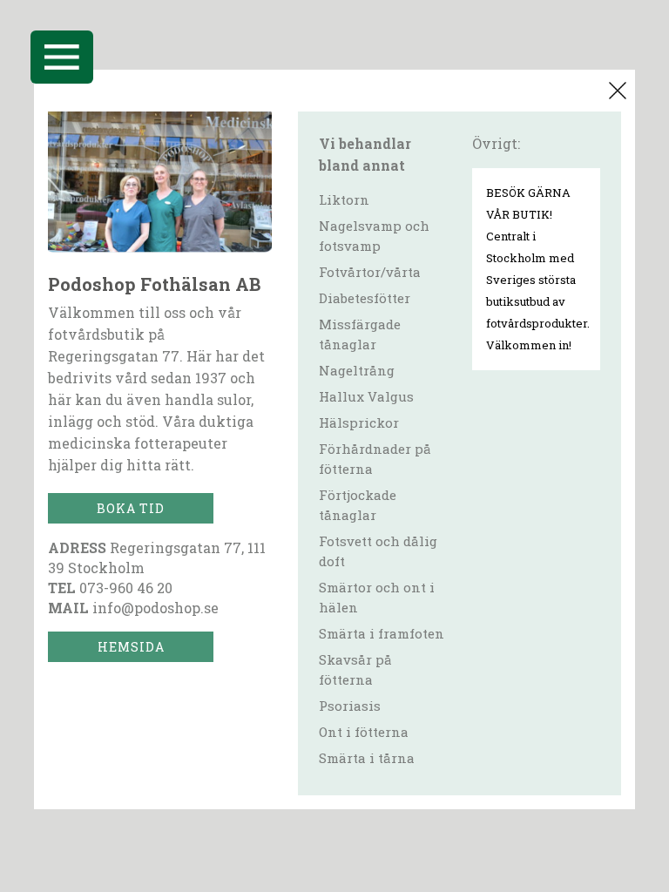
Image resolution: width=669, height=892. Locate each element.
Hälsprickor (359, 422)
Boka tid (131, 508)
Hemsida (131, 647)
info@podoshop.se (155, 607)
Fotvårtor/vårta (370, 271)
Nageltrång (357, 370)
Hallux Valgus (366, 396)
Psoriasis (350, 705)
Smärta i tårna (367, 758)
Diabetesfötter (364, 298)
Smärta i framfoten (381, 633)
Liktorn (344, 199)
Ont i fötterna (364, 731)
